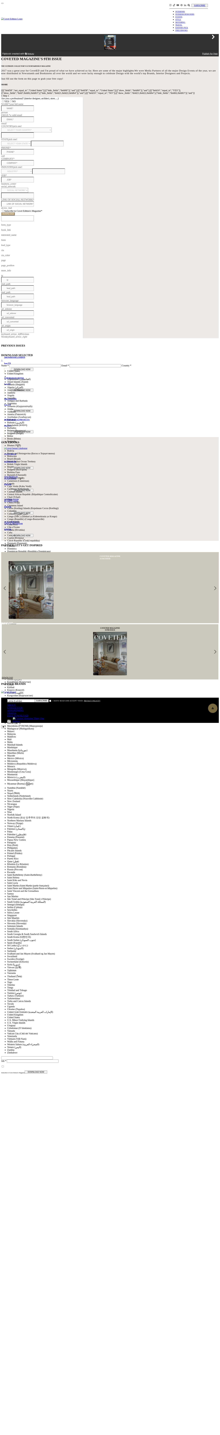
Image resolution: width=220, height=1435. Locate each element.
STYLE (178, 20)
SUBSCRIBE (199, 5)
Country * (126, 365)
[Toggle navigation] (2, 3)
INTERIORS (180, 12)
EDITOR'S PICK (181, 28)
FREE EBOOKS (181, 30)
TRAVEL (178, 25)
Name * (5, 365)
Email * (65, 365)
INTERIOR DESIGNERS (184, 14)
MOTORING (180, 22)
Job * (4, 1061)
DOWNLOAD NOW (36, 1072)
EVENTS (178, 17)
